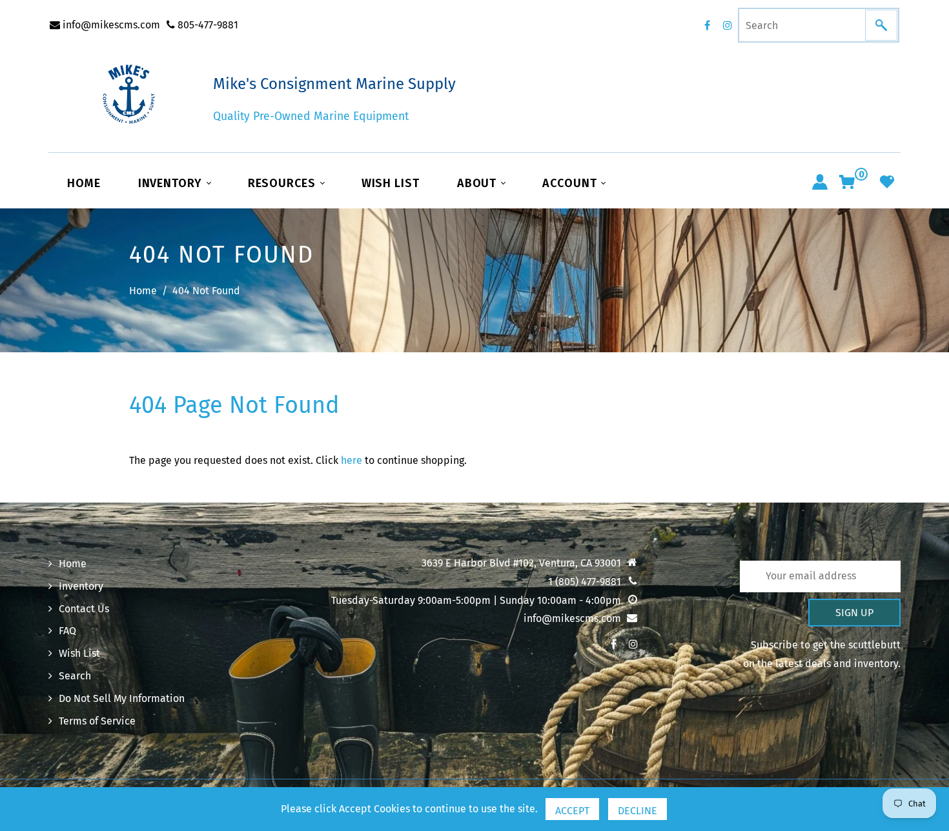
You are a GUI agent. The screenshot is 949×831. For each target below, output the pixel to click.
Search (75, 676)
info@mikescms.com (110, 25)
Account (571, 183)
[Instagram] (727, 25)
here (351, 460)
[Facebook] (707, 25)
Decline (637, 811)
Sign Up (854, 612)
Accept (572, 811)
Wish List (391, 183)
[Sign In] (820, 182)
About (478, 183)
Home (84, 183)
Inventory (171, 183)
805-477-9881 (206, 25)
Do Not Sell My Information (122, 698)
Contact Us (84, 609)
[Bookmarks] (887, 182)
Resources (283, 183)
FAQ (67, 631)
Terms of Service (97, 721)
